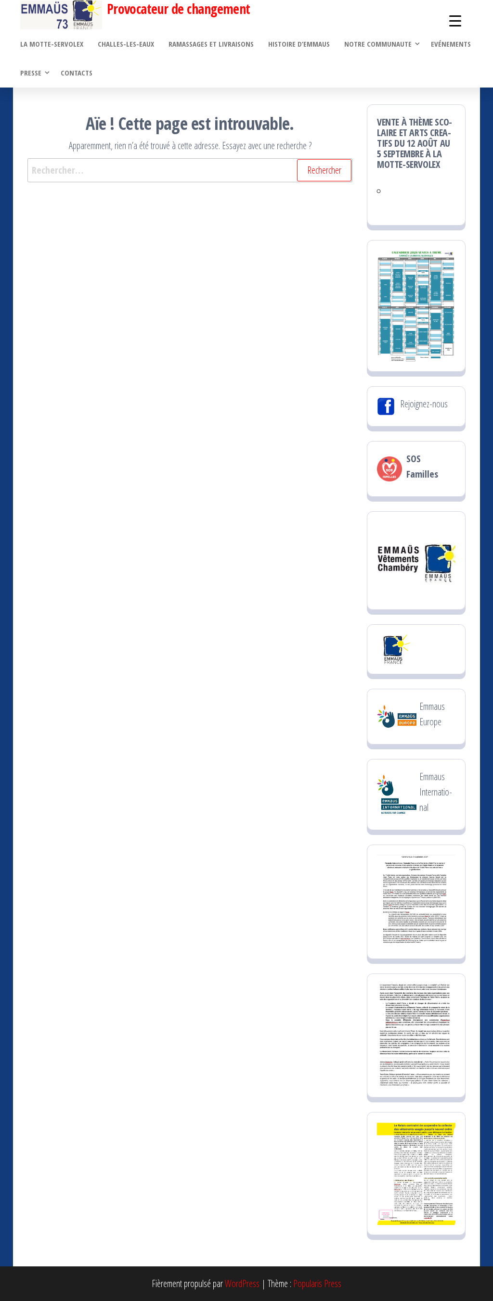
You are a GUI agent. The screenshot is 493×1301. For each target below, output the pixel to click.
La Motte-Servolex (51, 44)
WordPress (242, 1283)
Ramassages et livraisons (211, 44)
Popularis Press (317, 1283)
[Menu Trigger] (455, 20)
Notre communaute (378, 44)
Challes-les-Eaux (126, 44)
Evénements (451, 44)
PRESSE (30, 72)
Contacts (76, 72)
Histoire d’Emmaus (299, 44)
